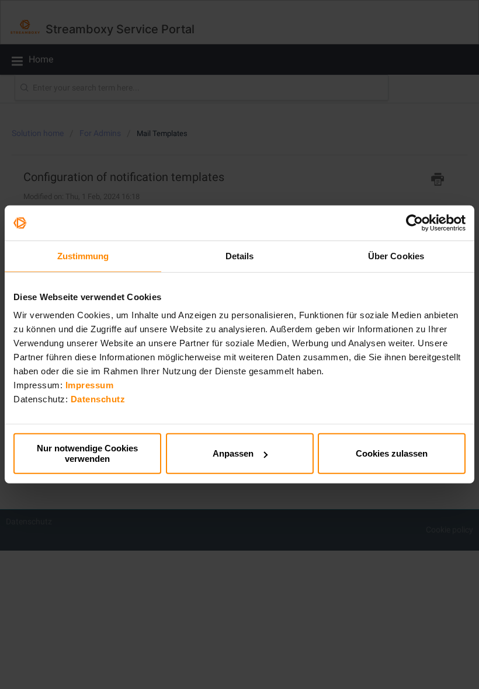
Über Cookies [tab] (396, 256)
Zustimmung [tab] (83, 256)
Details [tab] (239, 256)
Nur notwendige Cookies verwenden (87, 453)
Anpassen (233, 453)
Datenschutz (98, 399)
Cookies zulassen (392, 453)
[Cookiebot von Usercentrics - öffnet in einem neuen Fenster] (414, 223)
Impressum (89, 385)
